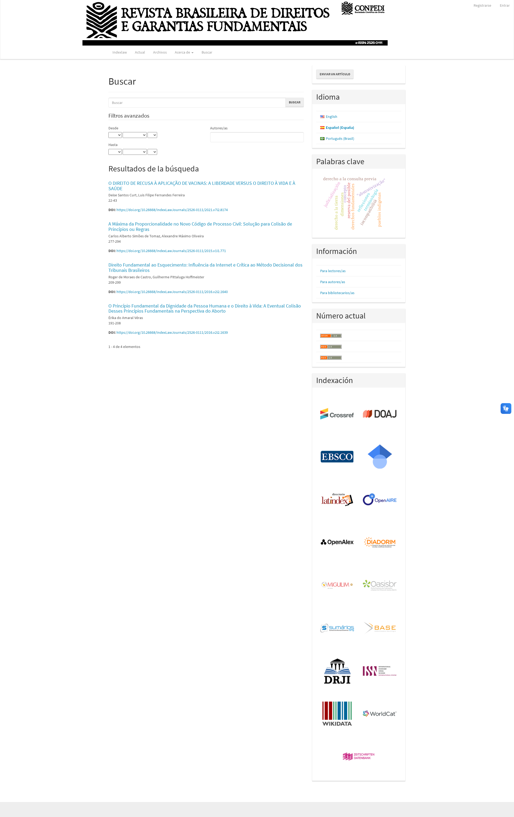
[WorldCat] (380, 714)
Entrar (505, 5)
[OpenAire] (380, 500)
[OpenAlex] (337, 543)
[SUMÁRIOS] (337, 628)
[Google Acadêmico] (380, 457)
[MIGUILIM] (337, 585)
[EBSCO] (337, 457)
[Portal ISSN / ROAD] (380, 671)
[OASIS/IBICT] (380, 585)
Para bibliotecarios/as (337, 292)
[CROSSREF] (337, 414)
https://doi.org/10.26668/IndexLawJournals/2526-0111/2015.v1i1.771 (171, 250)
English (331, 116)
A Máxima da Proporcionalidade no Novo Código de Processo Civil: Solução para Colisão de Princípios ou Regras (200, 226)
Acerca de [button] (183, 52)
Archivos (160, 52)
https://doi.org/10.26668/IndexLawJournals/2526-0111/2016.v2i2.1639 (172, 332)
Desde (113, 128)
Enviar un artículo (335, 74)
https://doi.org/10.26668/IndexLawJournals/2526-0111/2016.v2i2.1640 (172, 291)
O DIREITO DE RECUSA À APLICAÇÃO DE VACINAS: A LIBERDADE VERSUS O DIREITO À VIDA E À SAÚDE (201, 186)
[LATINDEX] (337, 500)
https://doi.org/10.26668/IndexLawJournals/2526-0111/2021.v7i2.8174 (172, 209)
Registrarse (482, 5)
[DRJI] (337, 671)
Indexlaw (119, 52)
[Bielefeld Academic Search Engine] (380, 628)
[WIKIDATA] (337, 714)
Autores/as (219, 128)
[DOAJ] (380, 414)
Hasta (113, 144)
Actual (140, 52)
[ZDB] (359, 757)
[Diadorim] (380, 543)
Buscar (207, 52)
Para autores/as (332, 281)
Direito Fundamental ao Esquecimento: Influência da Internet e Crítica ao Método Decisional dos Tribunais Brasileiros (205, 267)
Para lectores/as (333, 270)
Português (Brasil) (340, 138)
